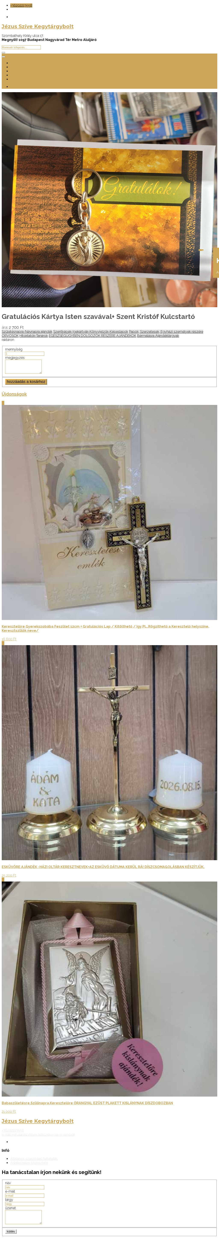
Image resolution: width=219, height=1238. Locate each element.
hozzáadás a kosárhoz (26, 382)
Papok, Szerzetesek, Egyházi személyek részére (166, 332)
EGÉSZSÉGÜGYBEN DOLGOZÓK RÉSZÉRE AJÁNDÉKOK (92, 336)
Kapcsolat (18, 79)
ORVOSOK (10, 336)
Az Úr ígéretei (20, 75)
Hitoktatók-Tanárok (33, 336)
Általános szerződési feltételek (34, 1159)
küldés (11, 1231)
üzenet (10, 1208)
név (8, 1183)
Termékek (17, 67)
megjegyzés (15, 358)
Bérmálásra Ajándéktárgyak (158, 336)
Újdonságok (19, 71)
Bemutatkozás (21, 63)
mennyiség (13, 349)
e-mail (10, 1191)
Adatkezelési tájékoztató (29, 1163)
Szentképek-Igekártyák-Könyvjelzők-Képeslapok (90, 332)
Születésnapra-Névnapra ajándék (27, 332)
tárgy (9, 1200)
